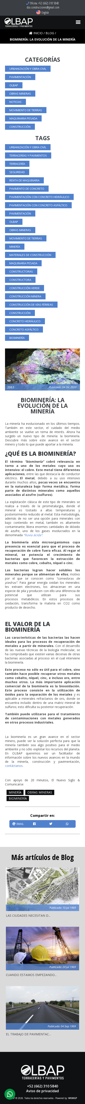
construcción (20, 127)
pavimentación (20, 77)
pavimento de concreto (26, 189)
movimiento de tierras (25, 110)
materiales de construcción (30, 255)
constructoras (21, 271)
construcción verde (24, 288)
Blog (50, 33)
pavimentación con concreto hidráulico (39, 197)
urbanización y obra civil (27, 69)
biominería (17, 338)
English (45, 12)
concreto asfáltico (24, 329)
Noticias (15, 102)
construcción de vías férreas (31, 305)
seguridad (17, 172)
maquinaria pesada (23, 118)
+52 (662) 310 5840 (42, 1086)
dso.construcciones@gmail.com (42, 7)
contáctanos (14, 766)
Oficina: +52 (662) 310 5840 (44, 3)
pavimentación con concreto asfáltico (38, 205)
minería (14, 247)
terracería (17, 164)
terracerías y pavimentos (28, 155)
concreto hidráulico (25, 321)
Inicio (38, 33)
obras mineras (20, 94)
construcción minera (25, 296)
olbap (13, 85)
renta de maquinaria (24, 180)
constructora (20, 280)
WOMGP (72, 1098)
